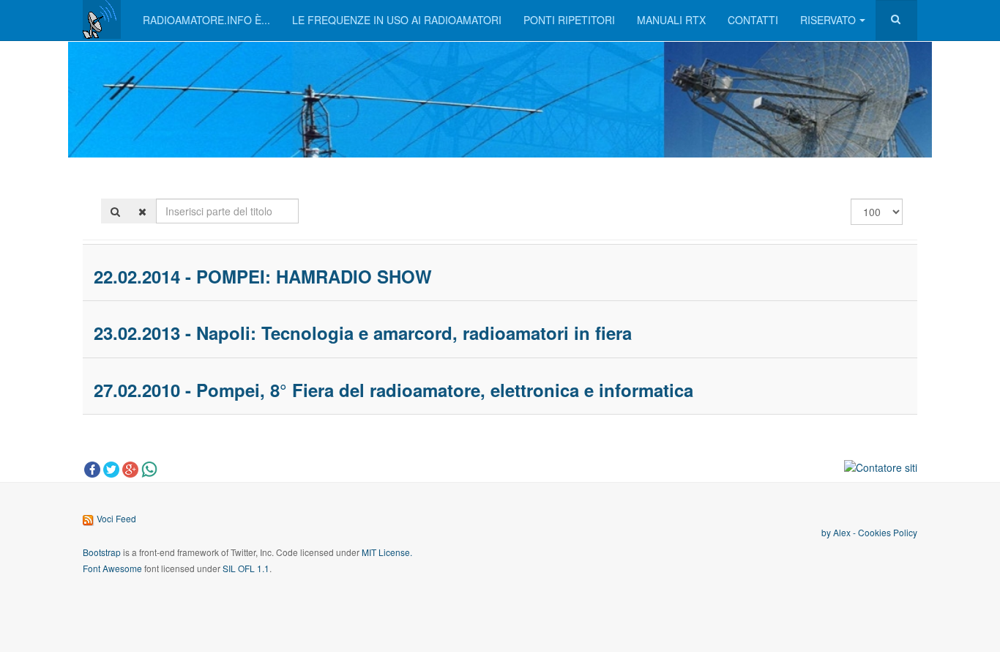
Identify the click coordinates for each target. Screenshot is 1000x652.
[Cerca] (115, 211)
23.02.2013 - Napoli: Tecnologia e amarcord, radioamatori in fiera (363, 332)
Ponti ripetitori (569, 19)
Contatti (753, 19)
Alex (842, 532)
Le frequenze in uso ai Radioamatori (396, 19)
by (827, 532)
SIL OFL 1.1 (246, 568)
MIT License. (387, 552)
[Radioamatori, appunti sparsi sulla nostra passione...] (102, 19)
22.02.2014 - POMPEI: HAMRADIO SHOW (263, 276)
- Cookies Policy (884, 532)
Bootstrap (102, 552)
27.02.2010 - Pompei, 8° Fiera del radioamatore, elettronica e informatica (393, 389)
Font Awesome (112, 568)
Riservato (828, 19)
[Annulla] (142, 211)
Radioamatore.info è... (206, 19)
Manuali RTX (671, 19)
